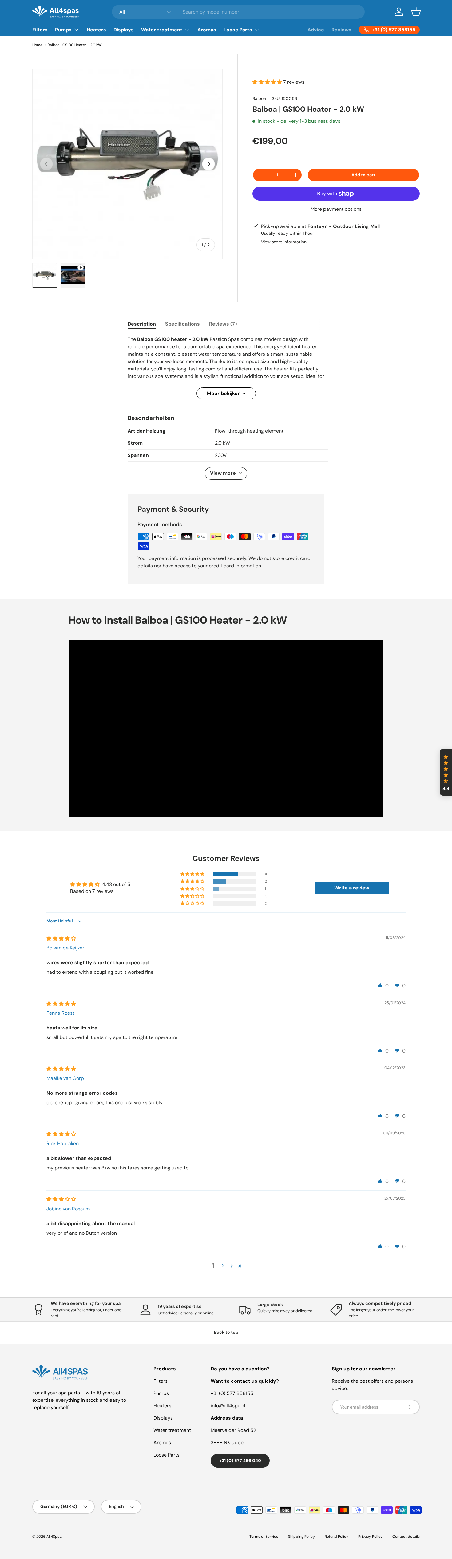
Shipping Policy (301, 1536)
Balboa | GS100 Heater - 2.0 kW (75, 44)
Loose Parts (238, 29)
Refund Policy (336, 1536)
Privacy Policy (370, 1536)
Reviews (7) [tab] (223, 324)
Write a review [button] (351, 888)
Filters (40, 29)
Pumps (63, 29)
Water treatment (161, 29)
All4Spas (53, 1536)
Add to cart (363, 175)
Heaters (96, 29)
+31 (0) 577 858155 (232, 1393)
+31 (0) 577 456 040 (240, 1460)
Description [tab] (142, 324)
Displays (123, 29)
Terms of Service (263, 1536)
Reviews (341, 29)
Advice (315, 29)
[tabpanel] (226, 367)
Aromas (206, 29)
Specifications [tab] (182, 324)
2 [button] (223, 1265)
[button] (416, 11)
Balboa (259, 99)
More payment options (336, 209)
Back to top (226, 1332)
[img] (61, 938)
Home (37, 44)
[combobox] (238, 12)
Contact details (406, 1536)
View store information (284, 242)
